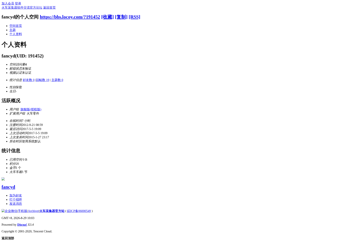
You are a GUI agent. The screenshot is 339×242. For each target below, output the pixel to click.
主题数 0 (57, 80)
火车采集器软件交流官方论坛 (22, 7)
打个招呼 (15, 199)
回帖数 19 (42, 80)
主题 (12, 30)
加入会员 (8, 3)
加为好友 (15, 195)
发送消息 (15, 203)
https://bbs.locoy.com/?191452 (70, 16)
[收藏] (107, 16)
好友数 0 (29, 80)
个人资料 (15, 34)
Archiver (33, 211)
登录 (18, 3)
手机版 (22, 211)
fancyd (8, 186)
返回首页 (49, 7)
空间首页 (15, 25)
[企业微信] (9, 211)
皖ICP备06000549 (79, 211)
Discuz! (22, 224)
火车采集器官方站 (52, 211)
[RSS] (134, 16)
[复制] (121, 16)
